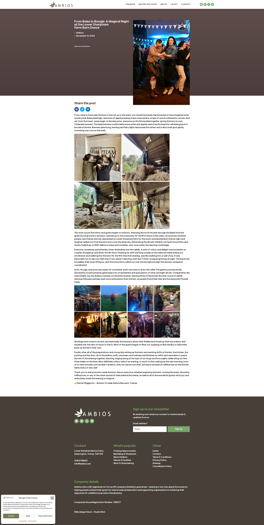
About (163, 4)
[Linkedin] (212, 4)
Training (130, 4)
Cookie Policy (23, 521)
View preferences (45, 516)
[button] (52, 498)
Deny (28, 516)
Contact (186, 4)
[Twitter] (205, 4)
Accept (11, 516)
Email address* (140, 424)
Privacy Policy (32, 521)
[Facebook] (201, 4)
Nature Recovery (148, 4)
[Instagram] (208, 4)
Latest (174, 4)
